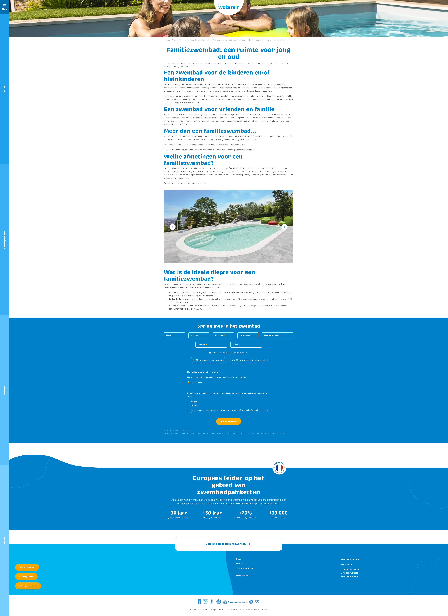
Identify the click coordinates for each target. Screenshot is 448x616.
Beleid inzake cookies (245, 610)
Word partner (242, 575)
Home (239, 559)
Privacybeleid (232, 610)
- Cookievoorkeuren (260, 610)
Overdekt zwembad (350, 569)
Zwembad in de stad (350, 576)
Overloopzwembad (349, 573)
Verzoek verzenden (229, 421)
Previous (173, 227)
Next (285, 227)
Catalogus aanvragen (28, 586)
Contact (239, 564)
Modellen (345, 564)
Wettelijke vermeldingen (218, 610)
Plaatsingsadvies (26, 576)
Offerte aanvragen (27, 567)
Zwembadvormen (349, 559)
